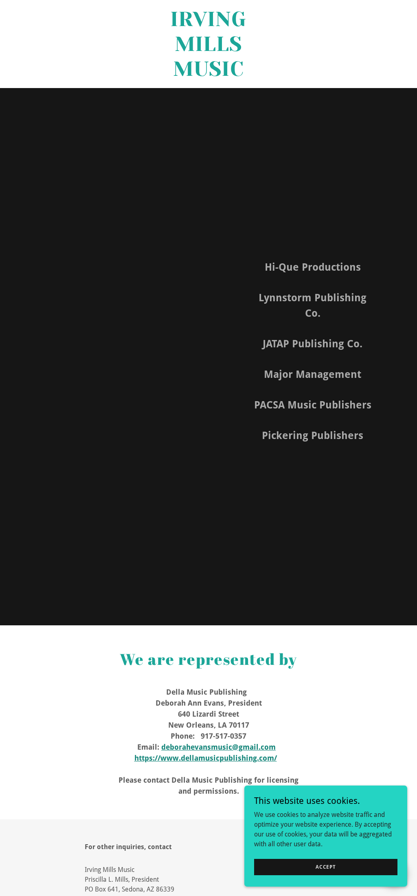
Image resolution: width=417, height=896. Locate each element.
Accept (326, 867)
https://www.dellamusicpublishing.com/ (205, 758)
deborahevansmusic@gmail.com (218, 747)
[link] (209, 73)
